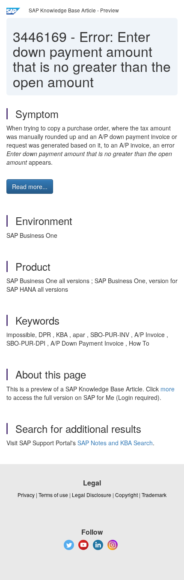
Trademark (154, 494)
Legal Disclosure (91, 494)
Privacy (26, 494)
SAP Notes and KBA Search (115, 442)
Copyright (126, 494)
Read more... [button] (29, 186)
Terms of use (53, 494)
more (167, 389)
